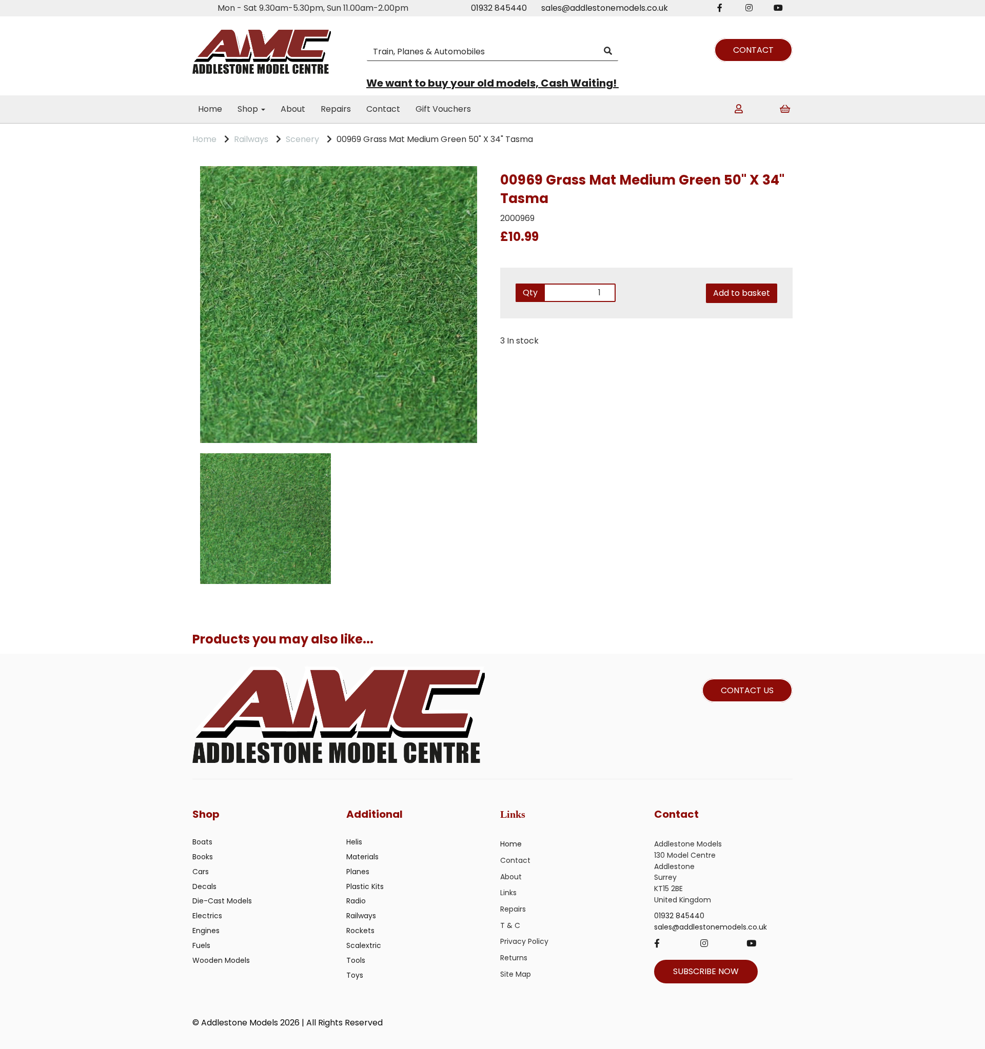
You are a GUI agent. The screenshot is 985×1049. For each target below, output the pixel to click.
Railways (251, 139)
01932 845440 (499, 8)
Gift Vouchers (443, 109)
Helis (354, 842)
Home (210, 109)
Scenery (302, 139)
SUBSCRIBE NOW (706, 971)
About (293, 109)
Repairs (336, 109)
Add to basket (741, 293)
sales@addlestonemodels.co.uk (604, 8)
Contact (383, 109)
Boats (202, 842)
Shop (249, 109)
